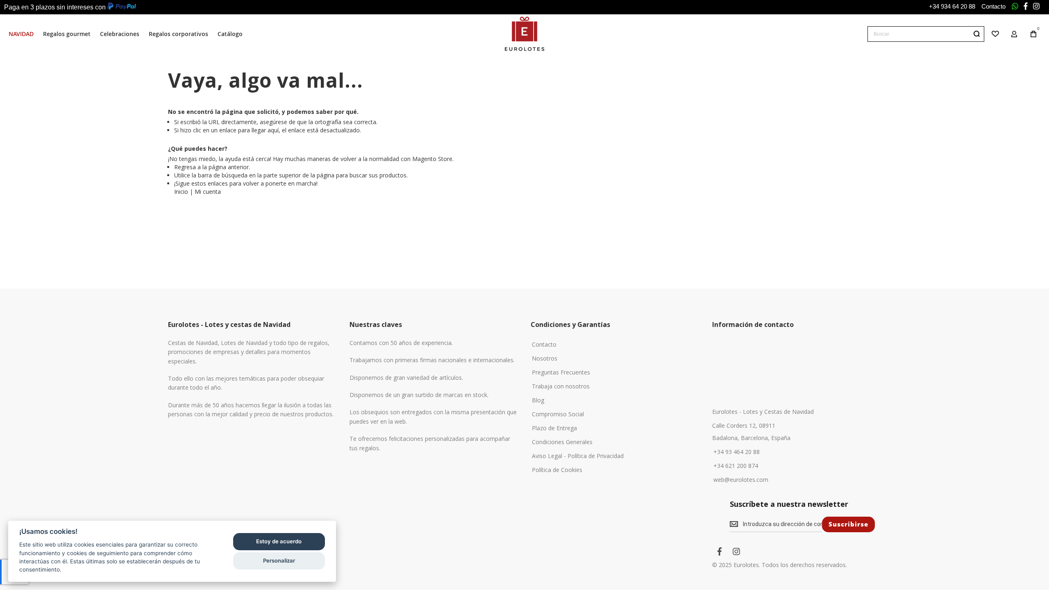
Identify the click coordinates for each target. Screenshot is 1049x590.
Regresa (185, 167)
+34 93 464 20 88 (736, 452)
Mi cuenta (208, 191)
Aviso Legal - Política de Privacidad (578, 456)
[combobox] (925, 34)
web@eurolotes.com (740, 479)
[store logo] (524, 33)
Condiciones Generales (562, 442)
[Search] (976, 34)
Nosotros (544, 358)
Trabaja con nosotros (561, 386)
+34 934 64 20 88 (952, 6)
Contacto (993, 6)
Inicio (181, 191)
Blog (538, 400)
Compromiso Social (558, 414)
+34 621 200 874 (735, 466)
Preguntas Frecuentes (561, 372)
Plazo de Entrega (554, 428)
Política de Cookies (557, 470)
